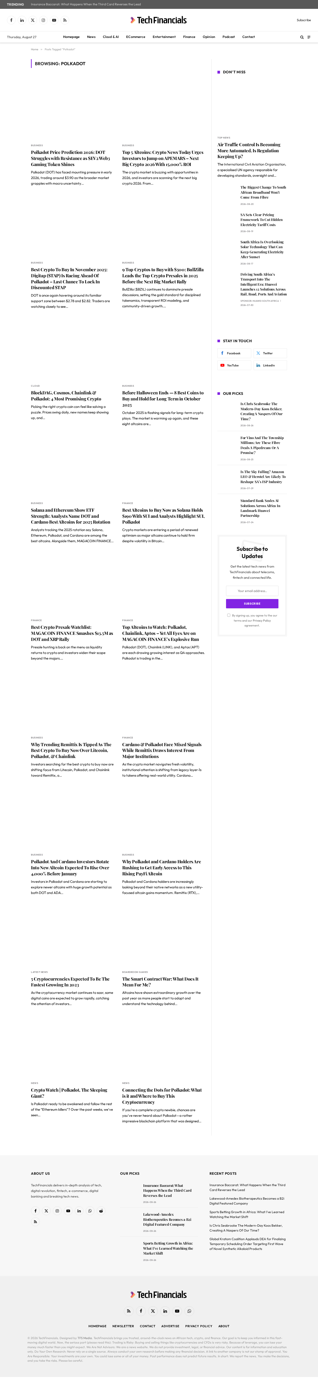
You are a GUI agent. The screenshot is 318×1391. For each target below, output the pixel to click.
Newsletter (123, 1326)
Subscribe (304, 20)
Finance (189, 37)
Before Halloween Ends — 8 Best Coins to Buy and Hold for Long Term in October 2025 (162, 399)
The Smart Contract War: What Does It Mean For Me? (160, 982)
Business (37, 145)
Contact (248, 37)
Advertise (170, 1326)
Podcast (229, 37)
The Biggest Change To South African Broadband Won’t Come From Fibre (263, 192)
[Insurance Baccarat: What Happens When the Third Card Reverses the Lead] (129, 1192)
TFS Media (85, 1338)
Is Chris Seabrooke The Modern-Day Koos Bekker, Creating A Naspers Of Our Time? (261, 411)
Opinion (209, 37)
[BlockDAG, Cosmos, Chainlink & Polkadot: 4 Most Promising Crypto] (72, 349)
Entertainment (164, 37)
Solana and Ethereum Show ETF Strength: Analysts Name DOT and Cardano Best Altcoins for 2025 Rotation (70, 516)
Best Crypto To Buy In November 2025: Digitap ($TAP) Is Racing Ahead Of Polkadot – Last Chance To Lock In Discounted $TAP (69, 278)
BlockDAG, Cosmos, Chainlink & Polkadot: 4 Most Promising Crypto (66, 396)
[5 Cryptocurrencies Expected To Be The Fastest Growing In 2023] (72, 935)
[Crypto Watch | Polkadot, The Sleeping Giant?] (72, 1046)
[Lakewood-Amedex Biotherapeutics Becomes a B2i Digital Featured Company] (129, 1221)
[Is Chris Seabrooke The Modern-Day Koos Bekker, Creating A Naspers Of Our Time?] (226, 410)
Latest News (39, 972)
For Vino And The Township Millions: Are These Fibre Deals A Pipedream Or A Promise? (262, 445)
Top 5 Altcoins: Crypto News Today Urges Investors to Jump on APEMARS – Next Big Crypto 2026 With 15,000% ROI (162, 158)
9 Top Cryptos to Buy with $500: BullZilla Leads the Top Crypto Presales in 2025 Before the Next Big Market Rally (162, 275)
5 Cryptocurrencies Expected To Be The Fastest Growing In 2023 (70, 982)
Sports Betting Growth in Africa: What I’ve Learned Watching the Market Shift (168, 1248)
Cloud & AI (111, 37)
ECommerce (135, 37)
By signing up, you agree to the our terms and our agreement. (254, 620)
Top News (223, 137)
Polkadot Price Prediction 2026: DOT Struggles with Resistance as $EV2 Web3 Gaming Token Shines (70, 158)
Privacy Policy (262, 620)
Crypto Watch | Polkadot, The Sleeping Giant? (69, 1093)
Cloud (35, 385)
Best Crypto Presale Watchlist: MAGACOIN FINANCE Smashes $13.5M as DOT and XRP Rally (72, 633)
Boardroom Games (135, 972)
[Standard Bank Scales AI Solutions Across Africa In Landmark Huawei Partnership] (226, 507)
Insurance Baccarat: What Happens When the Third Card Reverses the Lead (86, 4)
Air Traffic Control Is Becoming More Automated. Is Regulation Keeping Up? (248, 150)
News (91, 37)
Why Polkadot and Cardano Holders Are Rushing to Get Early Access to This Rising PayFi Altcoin (161, 868)
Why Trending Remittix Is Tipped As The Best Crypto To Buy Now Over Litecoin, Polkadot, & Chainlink (71, 750)
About (224, 1326)
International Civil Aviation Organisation (254, 164)
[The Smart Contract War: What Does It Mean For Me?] (163, 935)
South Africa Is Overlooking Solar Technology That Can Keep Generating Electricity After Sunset (262, 249)
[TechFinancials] (159, 20)
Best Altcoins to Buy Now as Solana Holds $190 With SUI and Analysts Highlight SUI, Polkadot (163, 516)
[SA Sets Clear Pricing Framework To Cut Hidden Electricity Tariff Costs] (226, 221)
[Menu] (309, 37)
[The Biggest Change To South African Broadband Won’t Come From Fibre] (226, 193)
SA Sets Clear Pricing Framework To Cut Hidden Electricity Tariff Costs (261, 219)
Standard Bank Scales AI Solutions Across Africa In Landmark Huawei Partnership (260, 508)
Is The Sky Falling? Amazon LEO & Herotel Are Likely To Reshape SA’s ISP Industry (263, 476)
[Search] (302, 37)
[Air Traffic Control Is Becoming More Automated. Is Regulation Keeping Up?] (252, 106)
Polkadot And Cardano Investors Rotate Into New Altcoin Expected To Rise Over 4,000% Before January (70, 868)
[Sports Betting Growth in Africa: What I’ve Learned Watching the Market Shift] (129, 1249)
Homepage (71, 37)
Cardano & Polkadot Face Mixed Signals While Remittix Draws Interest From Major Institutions (162, 750)
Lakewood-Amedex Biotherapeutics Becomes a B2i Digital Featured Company (167, 1219)
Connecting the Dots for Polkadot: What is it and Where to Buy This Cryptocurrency (162, 1096)
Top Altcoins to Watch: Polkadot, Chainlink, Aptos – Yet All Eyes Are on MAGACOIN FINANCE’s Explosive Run (160, 633)
